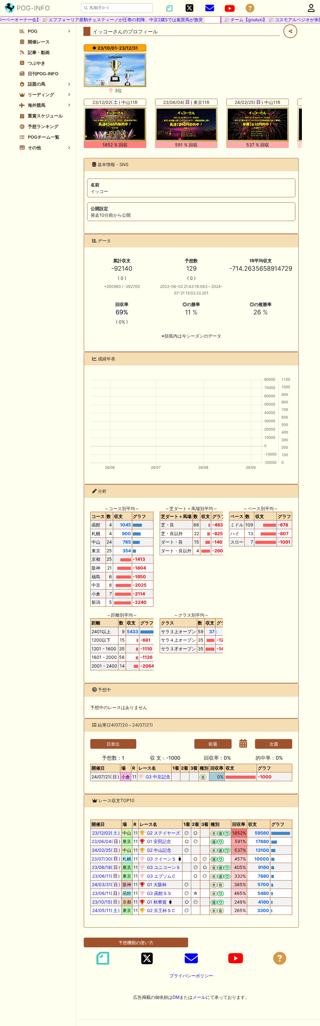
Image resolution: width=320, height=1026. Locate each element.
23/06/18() (106, 867)
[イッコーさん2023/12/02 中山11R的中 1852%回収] (115, 124)
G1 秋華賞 (156, 902)
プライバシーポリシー (191, 975)
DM (175, 997)
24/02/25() (106, 850)
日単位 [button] (113, 744)
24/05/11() (106, 910)
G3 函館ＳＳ (159, 893)
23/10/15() (106, 902)
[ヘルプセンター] (250, 8)
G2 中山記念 (158, 850)
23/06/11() (106, 876)
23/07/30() (106, 858)
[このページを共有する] (290, 31)
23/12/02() (106, 833)
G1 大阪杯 (156, 884)
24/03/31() (106, 884)
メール (199, 997)
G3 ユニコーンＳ (163, 867)
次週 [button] (273, 744)
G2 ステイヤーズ (163, 833)
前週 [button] (212, 744)
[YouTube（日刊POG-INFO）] (230, 8)
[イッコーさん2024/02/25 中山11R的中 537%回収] (257, 124)
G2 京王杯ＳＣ (161, 910)
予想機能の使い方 (135, 942)
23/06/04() (106, 841)
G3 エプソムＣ (161, 876)
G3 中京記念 (157, 776)
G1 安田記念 (158, 841)
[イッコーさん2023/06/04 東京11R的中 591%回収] (186, 124)
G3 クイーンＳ (161, 858)
